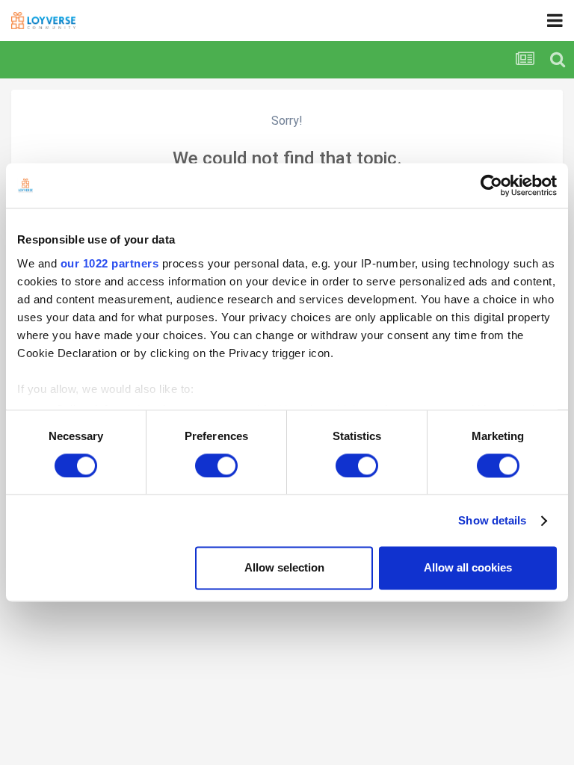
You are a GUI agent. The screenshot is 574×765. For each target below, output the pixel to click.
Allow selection (284, 568)
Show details (492, 520)
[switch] (216, 465)
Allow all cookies (468, 568)
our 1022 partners (110, 263)
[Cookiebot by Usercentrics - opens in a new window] (491, 185)
